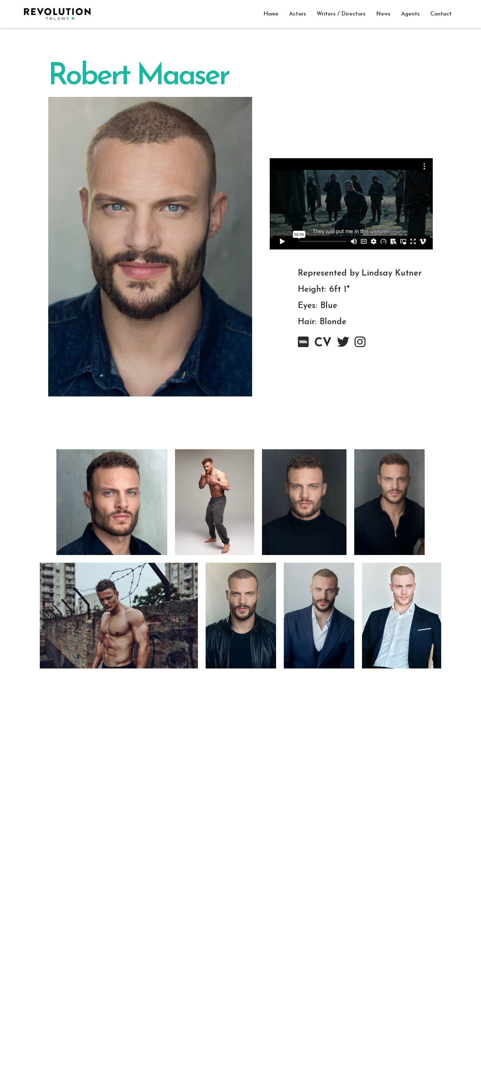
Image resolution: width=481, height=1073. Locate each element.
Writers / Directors (341, 14)
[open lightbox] (112, 502)
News (383, 14)
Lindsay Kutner (391, 273)
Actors (297, 14)
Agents (410, 14)
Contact (441, 14)
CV (323, 343)
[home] (57, 14)
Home (271, 14)
